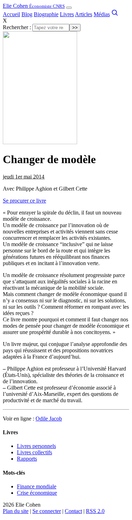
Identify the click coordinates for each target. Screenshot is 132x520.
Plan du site (16, 511)
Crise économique (37, 493)
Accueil (11, 14)
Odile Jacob (49, 419)
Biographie (46, 14)
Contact (73, 511)
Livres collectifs (34, 452)
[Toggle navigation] (69, 8)
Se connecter (46, 511)
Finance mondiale (36, 486)
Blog (26, 14)
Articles (83, 14)
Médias (102, 14)
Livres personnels (36, 446)
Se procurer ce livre (24, 201)
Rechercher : (17, 27)
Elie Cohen (34, 6)
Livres (67, 14)
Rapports (27, 459)
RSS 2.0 (95, 511)
